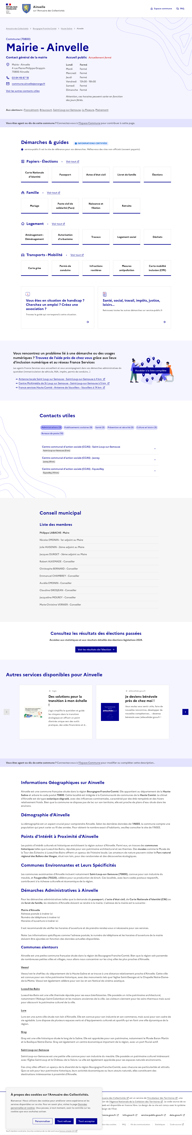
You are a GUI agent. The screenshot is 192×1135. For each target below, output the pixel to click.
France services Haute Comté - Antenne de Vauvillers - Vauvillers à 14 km (60, 387)
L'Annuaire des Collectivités (112, 1098)
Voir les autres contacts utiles (23, 91)
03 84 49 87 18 (20, 78)
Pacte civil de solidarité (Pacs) (65, 206)
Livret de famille (126, 174)
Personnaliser (42, 1121)
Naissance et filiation (96, 206)
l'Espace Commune (89, 123)
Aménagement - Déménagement (34, 237)
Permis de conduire (65, 268)
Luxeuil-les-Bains (30, 989)
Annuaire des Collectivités (17, 28)
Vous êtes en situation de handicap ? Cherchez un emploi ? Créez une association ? (55, 304)
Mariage (34, 206)
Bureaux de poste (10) (52, 433)
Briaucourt (46, 110)
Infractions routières (96, 268)
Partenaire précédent (7, 712)
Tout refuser (64, 1121)
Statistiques (160, 1124)
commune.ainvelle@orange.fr (28, 84)
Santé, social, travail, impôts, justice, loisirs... (131, 302)
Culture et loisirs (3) (147, 427)
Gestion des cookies (107, 1124)
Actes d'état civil (96, 174)
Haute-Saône (66, 28)
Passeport (65, 174)
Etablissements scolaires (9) (78, 427)
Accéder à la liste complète (150, 370)
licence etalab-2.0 (67, 1131)
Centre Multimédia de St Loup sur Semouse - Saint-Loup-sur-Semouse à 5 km (63, 383)
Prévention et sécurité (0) (121, 427)
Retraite (126, 206)
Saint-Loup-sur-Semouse (67, 110)
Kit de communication (140, 1124)
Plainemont (101, 110)
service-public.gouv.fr (152, 1115)
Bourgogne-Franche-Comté (44, 28)
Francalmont (31, 110)
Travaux (96, 237)
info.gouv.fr (129, 1115)
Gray (24, 1032)
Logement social (126, 237)
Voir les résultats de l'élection (94, 649)
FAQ (182, 8)
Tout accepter (86, 1121)
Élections (157, 174)
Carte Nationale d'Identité (34, 175)
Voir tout (71, 161)
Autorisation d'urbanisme (65, 237)
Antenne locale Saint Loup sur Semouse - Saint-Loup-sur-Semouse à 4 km (60, 379)
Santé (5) (100, 427)
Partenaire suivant (185, 712)
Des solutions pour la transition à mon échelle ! (67, 700)
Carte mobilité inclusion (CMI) (157, 268)
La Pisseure (88, 110)
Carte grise (34, 268)
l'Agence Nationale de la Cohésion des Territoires (134, 1101)
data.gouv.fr (176, 1115)
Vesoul (25, 967)
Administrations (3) (51, 427)
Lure (23, 1010)
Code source (175, 1124)
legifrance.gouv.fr (107, 1115)
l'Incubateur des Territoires (161, 1098)
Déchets (157, 237)
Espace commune (163, 8)
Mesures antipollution (126, 268)
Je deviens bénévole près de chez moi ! (141, 698)
